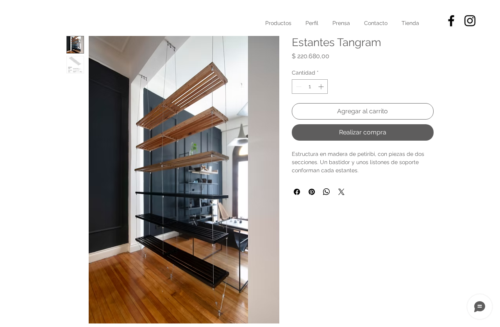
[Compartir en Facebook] (297, 192)
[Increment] (322, 86)
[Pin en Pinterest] (311, 192)
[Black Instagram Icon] (469, 20)
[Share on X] (341, 192)
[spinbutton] (310, 86)
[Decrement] (298, 86)
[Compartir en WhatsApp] (326, 192)
